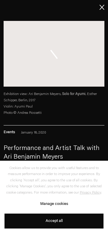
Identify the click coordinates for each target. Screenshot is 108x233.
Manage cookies (54, 204)
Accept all (54, 221)
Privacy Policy (90, 192)
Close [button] (100, 6)
